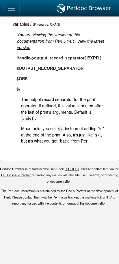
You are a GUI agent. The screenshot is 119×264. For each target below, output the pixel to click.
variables (21, 24)
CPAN (54, 24)
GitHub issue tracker (16, 175)
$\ (34, 24)
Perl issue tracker (65, 197)
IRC (109, 197)
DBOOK (72, 168)
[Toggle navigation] (11, 8)
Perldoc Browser (88, 8)
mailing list (93, 197)
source (43, 24)
